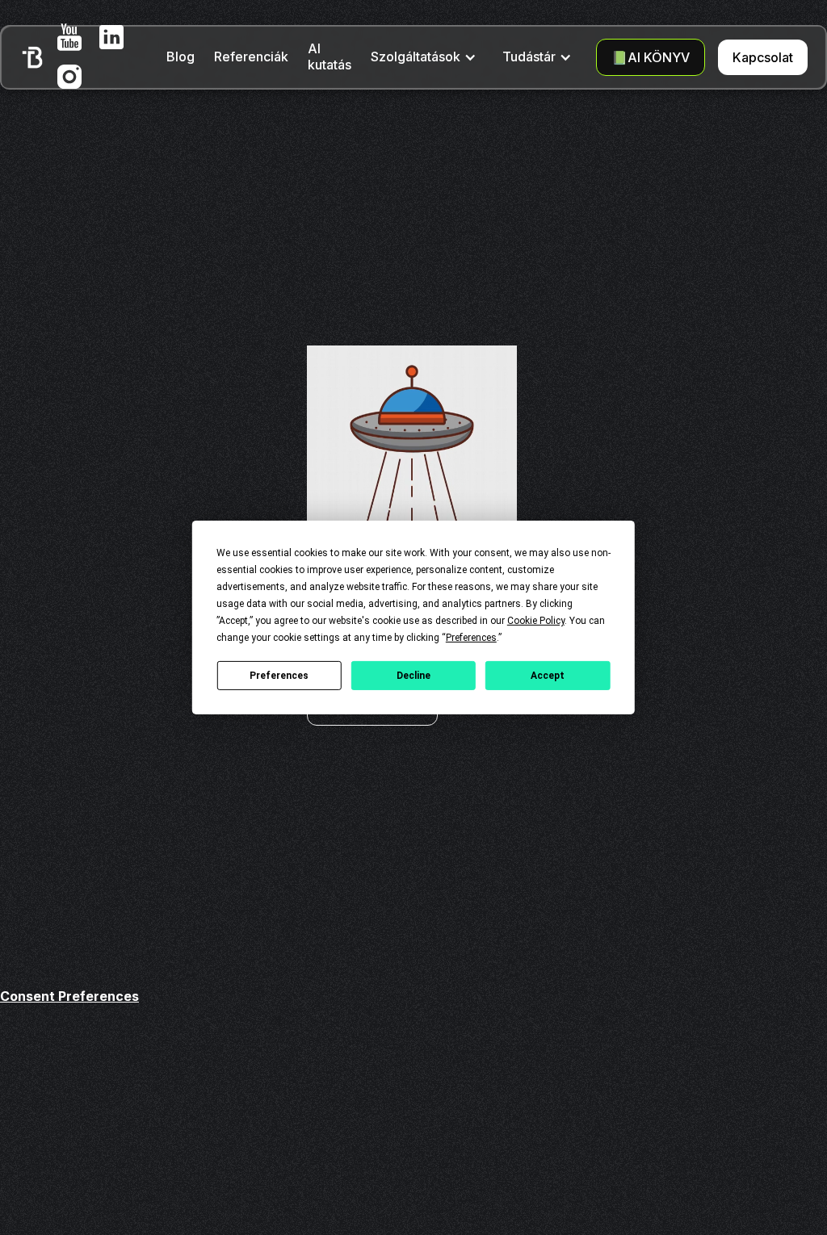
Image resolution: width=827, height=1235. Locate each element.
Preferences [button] (471, 637)
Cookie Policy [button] (536, 620)
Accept (548, 674)
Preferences (279, 674)
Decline (413, 674)
